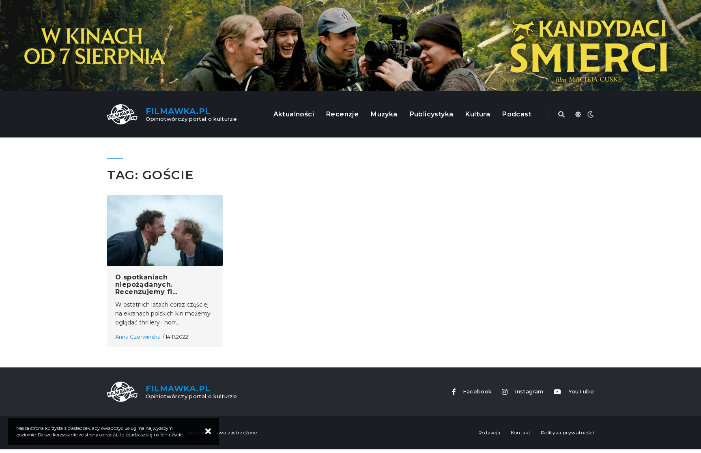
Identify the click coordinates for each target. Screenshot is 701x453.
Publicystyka (432, 114)
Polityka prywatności (567, 432)
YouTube (581, 391)
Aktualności (293, 114)
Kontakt (521, 432)
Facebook (477, 391)
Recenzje (342, 114)
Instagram (529, 391)
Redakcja (489, 432)
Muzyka (384, 114)
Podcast (516, 114)
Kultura (477, 114)
